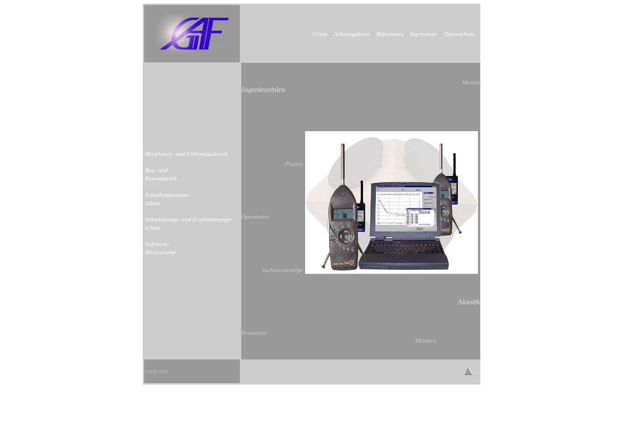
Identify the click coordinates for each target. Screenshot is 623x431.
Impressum (423, 34)
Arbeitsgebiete (352, 34)
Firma (319, 34)
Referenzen (390, 34)
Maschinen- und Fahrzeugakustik (186, 153)
